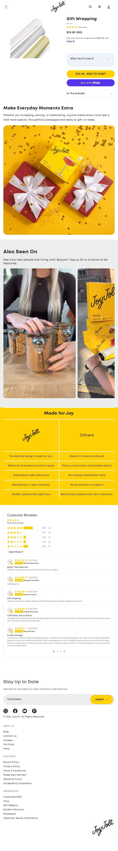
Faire (6, 801)
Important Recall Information (20, 818)
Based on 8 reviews (15, 522)
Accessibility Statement (17, 783)
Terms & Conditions (14, 771)
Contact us (10, 736)
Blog (5, 732)
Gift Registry (10, 805)
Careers (8, 740)
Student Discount (13, 810)
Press (6, 749)
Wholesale (9, 814)
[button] (6, 6)
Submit (99, 699)
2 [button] (57, 651)
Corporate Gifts (12, 797)
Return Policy (11, 762)
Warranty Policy (12, 779)
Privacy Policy (11, 766)
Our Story (8, 744)
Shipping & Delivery (14, 775)
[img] (21, 560)
